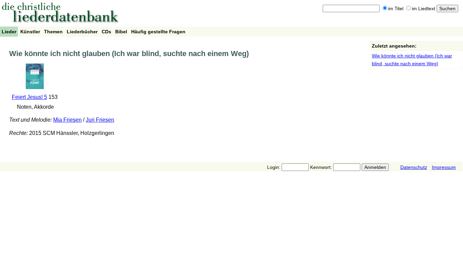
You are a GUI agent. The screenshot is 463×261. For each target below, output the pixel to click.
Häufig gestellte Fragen (158, 31)
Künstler (30, 31)
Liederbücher (82, 31)
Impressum (444, 167)
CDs (106, 31)
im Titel (395, 8)
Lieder (9, 31)
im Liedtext (423, 8)
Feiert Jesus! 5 (29, 97)
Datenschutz (413, 167)
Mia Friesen (67, 120)
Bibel (121, 31)
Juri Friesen (100, 120)
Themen (53, 31)
